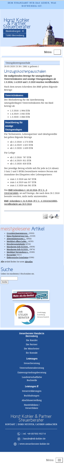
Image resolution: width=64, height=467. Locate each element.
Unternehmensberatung (32, 368)
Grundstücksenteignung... (17, 233)
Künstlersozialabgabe (16, 244)
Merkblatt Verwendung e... (18, 252)
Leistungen (30, 386)
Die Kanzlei (31, 340)
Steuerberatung (32, 363)
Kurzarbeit (11, 255)
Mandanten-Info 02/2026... (18, 247)
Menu (47, 52)
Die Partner (32, 344)
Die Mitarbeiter (31, 348)
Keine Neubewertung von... (18, 236)
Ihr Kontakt (32, 352)
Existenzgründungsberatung (32, 372)
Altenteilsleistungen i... (16, 239)
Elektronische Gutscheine (17, 257)
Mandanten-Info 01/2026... (18, 249)
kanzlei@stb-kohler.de (34, 438)
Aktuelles (29, 262)
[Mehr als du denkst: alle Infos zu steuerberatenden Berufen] (32, 295)
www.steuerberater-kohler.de (34, 443)
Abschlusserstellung (32, 400)
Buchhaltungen (31, 395)
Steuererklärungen (31, 391)
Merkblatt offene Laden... (17, 241)
